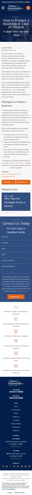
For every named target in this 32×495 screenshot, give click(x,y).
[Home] (15, 8)
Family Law (16, 417)
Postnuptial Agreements (14, 174)
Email (3, 254)
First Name (5, 237)
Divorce (4, 174)
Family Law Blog (16, 423)
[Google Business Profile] (7, 466)
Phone (3, 248)
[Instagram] (14, 466)
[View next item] (17, 212)
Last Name (5, 242)
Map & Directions (16, 446)
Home (16, 406)
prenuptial (12, 89)
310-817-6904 (16, 391)
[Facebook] (3, 466)
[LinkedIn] (18, 466)
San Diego (16, 420)
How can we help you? (8, 266)
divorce (26, 74)
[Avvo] (22, 466)
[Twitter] (10, 466)
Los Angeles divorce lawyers (16, 163)
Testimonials (16, 427)
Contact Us (16, 430)
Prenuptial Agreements (8, 176)
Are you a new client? (8, 260)
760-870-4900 (16, 397)
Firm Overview (16, 410)
